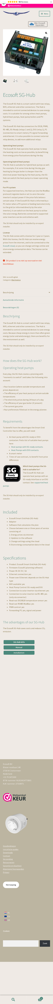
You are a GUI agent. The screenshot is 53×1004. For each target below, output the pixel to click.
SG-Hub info (19, 642)
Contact (6, 856)
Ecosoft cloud (9, 246)
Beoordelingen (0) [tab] (11, 307)
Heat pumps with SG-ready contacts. (27, 447)
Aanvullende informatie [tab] (13, 300)
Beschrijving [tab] (8, 292)
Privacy (6, 872)
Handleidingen (9, 846)
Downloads (8, 852)
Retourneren (8, 862)
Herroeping (11, 884)
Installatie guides (10, 849)
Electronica (16, 280)
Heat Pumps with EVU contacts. (25, 450)
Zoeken (13, 999)
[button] (46, 33)
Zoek (45, 943)
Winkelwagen (34, 997)
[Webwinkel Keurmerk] (14, 797)
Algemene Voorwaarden (13, 869)
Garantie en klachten (12, 865)
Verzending (8, 859)
